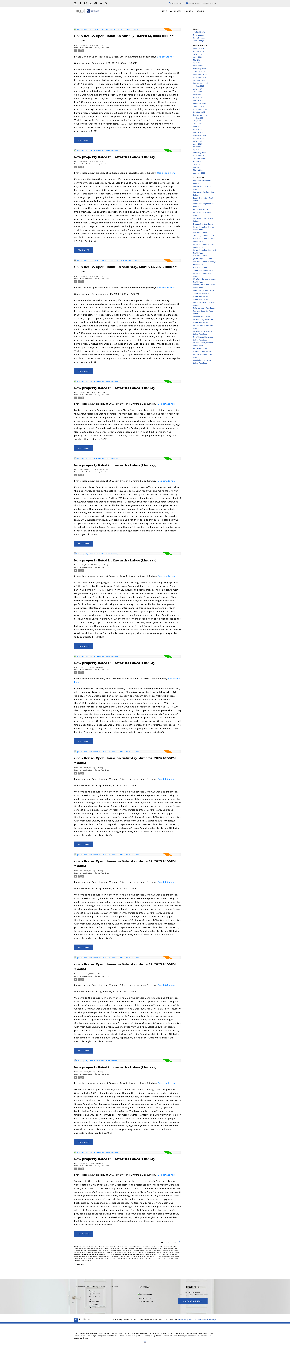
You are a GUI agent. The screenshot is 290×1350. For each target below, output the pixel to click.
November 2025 (200, 77)
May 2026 (197, 60)
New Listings (198, 35)
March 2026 (198, 66)
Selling (200, 11)
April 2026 (197, 63)
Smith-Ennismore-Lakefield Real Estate (139, 1258)
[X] (90, 3)
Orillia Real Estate (139, 1254)
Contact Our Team (192, 1301)
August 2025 (198, 86)
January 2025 (199, 106)
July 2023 (197, 141)
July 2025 (197, 89)
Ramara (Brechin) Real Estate (88, 1256)
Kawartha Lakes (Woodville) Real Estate (118, 1252)
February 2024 (199, 135)
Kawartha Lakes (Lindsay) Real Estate (96, 48)
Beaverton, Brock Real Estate (112, 1247)
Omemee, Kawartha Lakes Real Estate (121, 1254)
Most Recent (198, 48)
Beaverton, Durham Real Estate (132, 1247)
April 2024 (197, 129)
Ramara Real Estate (104, 1256)
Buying (187, 11)
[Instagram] (85, 3)
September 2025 (200, 83)
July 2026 (197, 54)
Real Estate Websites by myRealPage (202, 1319)
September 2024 (200, 115)
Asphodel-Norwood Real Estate (92, 1247)
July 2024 (197, 121)
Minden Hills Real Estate (100, 1254)
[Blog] (75, 3)
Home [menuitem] (164, 11)
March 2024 (198, 132)
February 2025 (199, 103)
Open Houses (199, 38)
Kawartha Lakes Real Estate (140, 1252)
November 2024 (200, 109)
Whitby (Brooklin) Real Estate (162, 1258)
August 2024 (198, 118)
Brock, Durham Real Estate (99, 1248)
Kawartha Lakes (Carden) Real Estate (102, 1250)
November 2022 (200, 155)
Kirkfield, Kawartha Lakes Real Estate (161, 1252)
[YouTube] (95, 3)
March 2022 (198, 170)
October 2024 (199, 112)
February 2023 (199, 153)
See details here (166, 56)
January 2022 (199, 173)
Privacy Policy (183, 1319)
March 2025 (198, 100)
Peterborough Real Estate (204, 308)
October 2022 (199, 158)
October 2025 (199, 80)
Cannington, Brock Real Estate (118, 1248)
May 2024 (197, 126)
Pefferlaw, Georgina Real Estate (155, 1254)
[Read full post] (127, 31)
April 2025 (197, 97)
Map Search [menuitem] (175, 11)
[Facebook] (80, 3)
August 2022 (198, 161)
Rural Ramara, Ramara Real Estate (115, 1258)
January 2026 (199, 71)
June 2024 (197, 124)
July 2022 (197, 164)
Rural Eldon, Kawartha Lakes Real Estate (91, 1258)
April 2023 (197, 150)
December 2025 (200, 74)
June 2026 (197, 57)
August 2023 (198, 138)
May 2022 (197, 167)
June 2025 (197, 92)
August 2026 (198, 51)
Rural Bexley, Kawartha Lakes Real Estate (124, 1256)
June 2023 (197, 144)
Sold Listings (198, 41)
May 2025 (197, 95)
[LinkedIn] (101, 3)
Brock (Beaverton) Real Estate (152, 1247)
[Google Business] (106, 3)
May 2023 (197, 147)
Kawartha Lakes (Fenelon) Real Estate (150, 1250)
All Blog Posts (199, 32)
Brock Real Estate (85, 1248)
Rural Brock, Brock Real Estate (147, 1256)
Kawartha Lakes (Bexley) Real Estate (155, 1248)
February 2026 (199, 68)
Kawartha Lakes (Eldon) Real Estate (126, 1250)
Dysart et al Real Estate (136, 1248)
